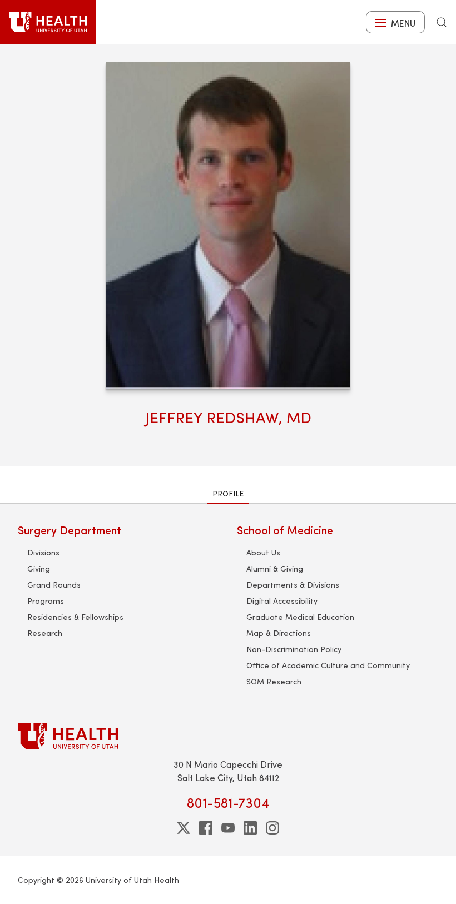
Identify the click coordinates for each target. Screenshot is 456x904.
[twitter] (183, 828)
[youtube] (228, 828)
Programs (45, 600)
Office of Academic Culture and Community (328, 665)
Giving (38, 568)
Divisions (43, 552)
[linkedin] (250, 828)
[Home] (48, 22)
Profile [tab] (228, 493)
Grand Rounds (54, 584)
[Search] (441, 22)
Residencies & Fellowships (75, 617)
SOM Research (273, 681)
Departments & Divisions (292, 584)
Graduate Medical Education (300, 617)
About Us (263, 552)
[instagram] (272, 828)
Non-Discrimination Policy (293, 649)
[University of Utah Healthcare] (228, 736)
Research (44, 633)
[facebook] (205, 828)
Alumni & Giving (274, 568)
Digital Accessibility (282, 600)
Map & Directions (278, 633)
